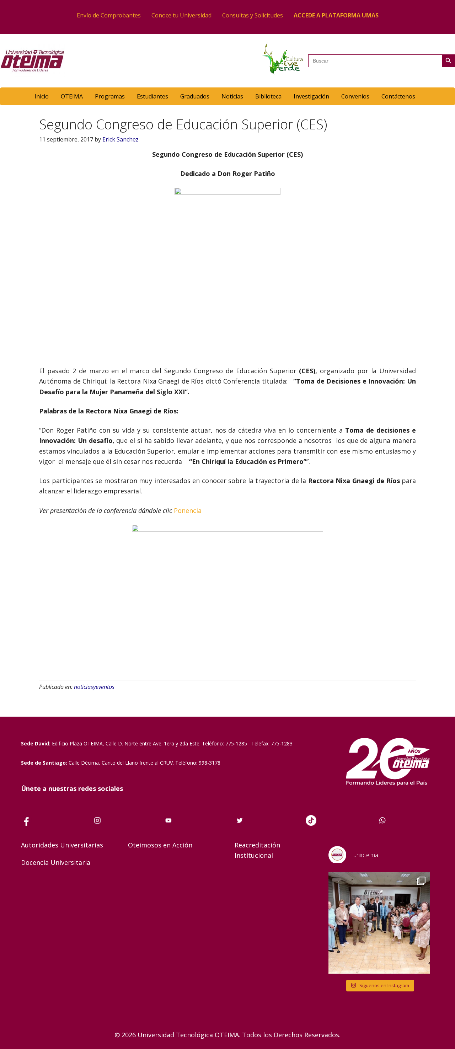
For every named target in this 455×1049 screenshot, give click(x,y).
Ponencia (188, 510)
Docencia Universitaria (55, 862)
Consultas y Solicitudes (252, 15)
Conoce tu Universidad (181, 15)
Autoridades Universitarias (62, 845)
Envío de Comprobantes (109, 15)
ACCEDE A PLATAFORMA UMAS (336, 15)
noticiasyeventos (94, 687)
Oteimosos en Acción (160, 845)
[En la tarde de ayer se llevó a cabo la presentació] (379, 923)
